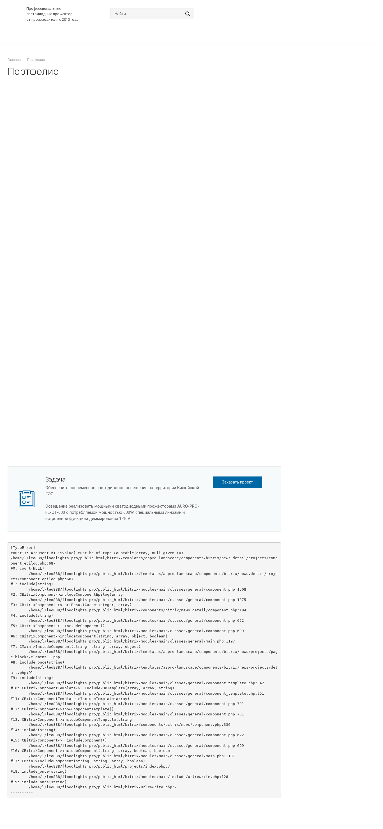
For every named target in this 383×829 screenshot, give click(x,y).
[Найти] (186, 13)
